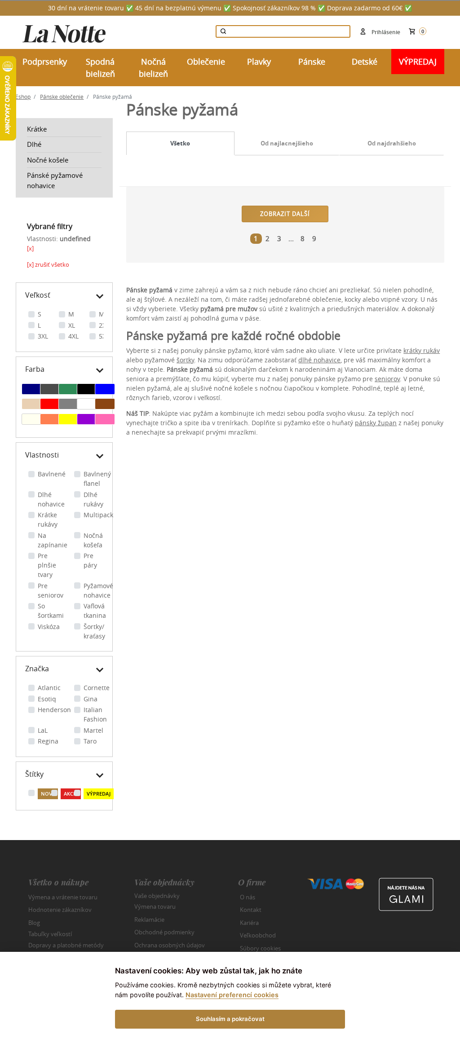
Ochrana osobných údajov (169, 945)
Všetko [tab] (180, 143)
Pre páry (90, 560)
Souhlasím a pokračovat (230, 1018)
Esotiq (47, 699)
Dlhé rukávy (93, 499)
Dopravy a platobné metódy (66, 945)
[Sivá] (68, 405)
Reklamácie (149, 919)
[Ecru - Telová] (32, 420)
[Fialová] (87, 420)
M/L (104, 314)
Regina (48, 741)
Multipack (98, 514)
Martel (93, 730)
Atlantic (49, 687)
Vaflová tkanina (95, 611)
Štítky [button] (34, 774)
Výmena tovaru (155, 906)
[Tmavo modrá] (32, 390)
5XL (104, 336)
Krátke (37, 128)
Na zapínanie (52, 540)
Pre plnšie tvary (47, 565)
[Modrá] (105, 390)
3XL (43, 336)
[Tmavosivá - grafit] (50, 390)
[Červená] (50, 405)
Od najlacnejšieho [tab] (287, 143)
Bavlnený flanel (97, 479)
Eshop (23, 96)
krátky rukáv (421, 350)
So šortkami (51, 611)
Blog (34, 923)
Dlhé (34, 144)
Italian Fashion (95, 714)
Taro (90, 741)
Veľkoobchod (258, 935)
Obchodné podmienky (164, 932)
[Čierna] (87, 390)
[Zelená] (68, 390)
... (291, 238)
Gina (90, 699)
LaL (43, 730)
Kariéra (249, 923)
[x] (30, 248)
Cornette (97, 687)
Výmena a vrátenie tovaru (62, 897)
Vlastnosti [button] (42, 455)
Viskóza (49, 626)
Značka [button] (37, 668)
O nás (247, 897)
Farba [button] (34, 369)
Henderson (54, 709)
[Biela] (87, 405)
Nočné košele (47, 159)
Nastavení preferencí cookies (232, 995)
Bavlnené (52, 474)
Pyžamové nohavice (98, 590)
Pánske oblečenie (62, 96)
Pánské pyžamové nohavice (55, 180)
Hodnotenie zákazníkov (60, 910)
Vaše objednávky (157, 895)
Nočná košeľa (93, 540)
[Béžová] (32, 405)
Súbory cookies (260, 948)
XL (71, 325)
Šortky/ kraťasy (94, 631)
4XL (73, 336)
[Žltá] (68, 420)
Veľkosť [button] (37, 295)
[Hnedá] (105, 405)
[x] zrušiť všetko (48, 264)
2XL (104, 325)
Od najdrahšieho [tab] (391, 143)
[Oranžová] (50, 420)
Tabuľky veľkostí (50, 934)
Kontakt (250, 910)
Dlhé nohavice (51, 499)
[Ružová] (105, 420)
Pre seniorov (50, 590)
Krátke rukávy (48, 519)
